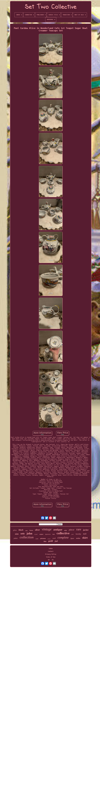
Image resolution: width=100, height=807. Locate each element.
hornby (78, 534)
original (41, 534)
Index (51, 548)
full (56, 541)
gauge (49, 538)
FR (52, 560)
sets (23, 533)
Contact (50, 551)
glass (15, 530)
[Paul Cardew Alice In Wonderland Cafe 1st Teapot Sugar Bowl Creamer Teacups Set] (51, 49)
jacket (85, 530)
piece (71, 529)
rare (78, 529)
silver (37, 530)
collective (63, 533)
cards (37, 538)
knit (54, 534)
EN (49, 560)
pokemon (43, 538)
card (54, 538)
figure (72, 538)
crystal (35, 534)
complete (63, 537)
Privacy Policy (50, 554)
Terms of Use (50, 557)
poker (16, 538)
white (26, 530)
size (17, 534)
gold (50, 541)
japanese (48, 534)
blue (45, 541)
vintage (46, 529)
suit (84, 533)
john (29, 533)
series (78, 538)
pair (72, 534)
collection (27, 537)
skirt (85, 537)
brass (31, 530)
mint (65, 530)
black (21, 530)
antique (57, 529)
